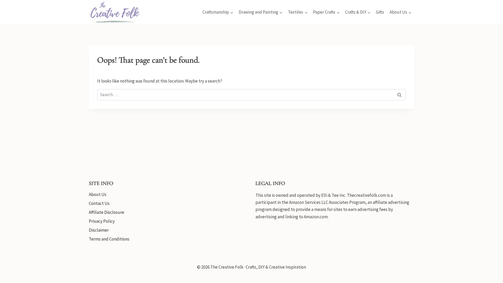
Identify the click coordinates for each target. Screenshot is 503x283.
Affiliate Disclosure (106, 212)
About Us (97, 194)
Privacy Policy (102, 221)
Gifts (380, 12)
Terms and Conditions (109, 239)
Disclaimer (99, 230)
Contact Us (99, 203)
